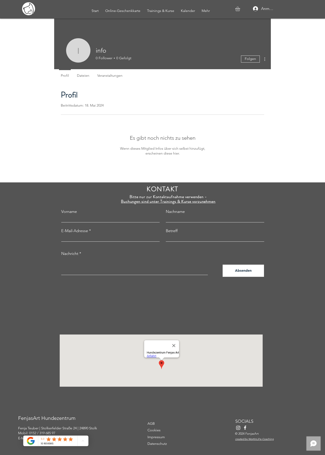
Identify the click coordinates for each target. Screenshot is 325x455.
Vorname (69, 212)
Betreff (172, 231)
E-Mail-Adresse (74, 231)
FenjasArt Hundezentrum (47, 418)
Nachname (175, 212)
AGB (151, 423)
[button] (240, 8)
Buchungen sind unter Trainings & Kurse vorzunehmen (168, 201)
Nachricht (69, 254)
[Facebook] (245, 427)
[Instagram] (238, 427)
